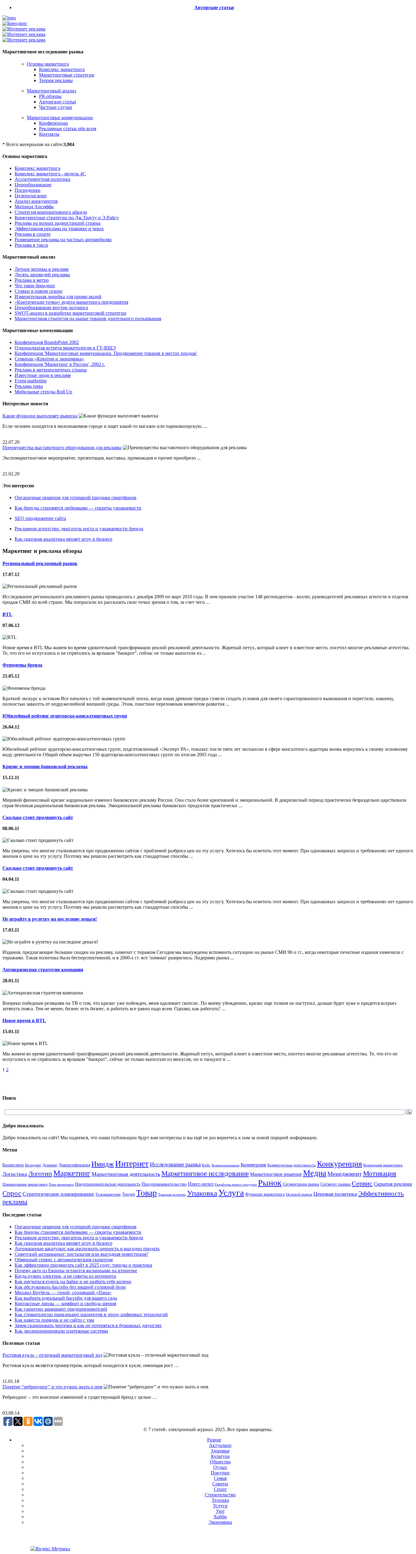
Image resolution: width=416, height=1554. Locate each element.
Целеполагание (31, 195)
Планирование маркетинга (25, 1184)
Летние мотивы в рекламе (42, 269)
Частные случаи (55, 107)
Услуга (231, 1193)
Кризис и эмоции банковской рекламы (45, 766)
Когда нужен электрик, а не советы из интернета (65, 1276)
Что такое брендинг (35, 285)
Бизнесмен (13, 1164)
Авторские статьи (214, 7)
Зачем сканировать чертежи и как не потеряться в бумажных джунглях (88, 1325)
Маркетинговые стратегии (66, 74)
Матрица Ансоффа (34, 206)
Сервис (362, 1183)
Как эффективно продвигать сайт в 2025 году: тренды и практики (83, 1265)
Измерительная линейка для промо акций (58, 296)
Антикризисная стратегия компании (42, 969)
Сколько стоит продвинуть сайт (37, 817)
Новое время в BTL (24, 1020)
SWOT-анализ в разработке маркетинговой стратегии (70, 313)
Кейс (206, 1165)
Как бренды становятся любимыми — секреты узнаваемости (78, 507)
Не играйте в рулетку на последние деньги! (49, 919)
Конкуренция (339, 1163)
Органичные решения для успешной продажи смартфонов (75, 497)
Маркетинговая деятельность (126, 1174)
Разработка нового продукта (236, 1184)
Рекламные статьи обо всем (67, 128)
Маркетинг (71, 1173)
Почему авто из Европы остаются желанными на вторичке (76, 1270)
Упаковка (202, 1193)
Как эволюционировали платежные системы (61, 1331)
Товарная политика (172, 1194)
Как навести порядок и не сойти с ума (54, 1320)
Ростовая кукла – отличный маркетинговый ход (52, 1355)
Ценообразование (33, 184)
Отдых (220, 1467)
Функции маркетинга (265, 1194)
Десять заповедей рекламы (42, 274)
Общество (220, 1461)
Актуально (220, 1445)
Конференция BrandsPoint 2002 (47, 342)
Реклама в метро (32, 280)
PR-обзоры (50, 96)
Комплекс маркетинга (62, 69)
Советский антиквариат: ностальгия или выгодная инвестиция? (81, 1254)
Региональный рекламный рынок (39, 563)
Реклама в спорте (33, 234)
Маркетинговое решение (276, 1174)
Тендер (128, 1194)
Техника (220, 1500)
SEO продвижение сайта (40, 518)
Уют (220, 1511)
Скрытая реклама (393, 1184)
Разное (214, 1439)
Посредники (28, 190)
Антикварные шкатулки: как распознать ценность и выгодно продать (87, 1248)
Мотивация (379, 1173)
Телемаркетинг (108, 1194)
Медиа (314, 1173)
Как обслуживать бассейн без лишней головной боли (70, 1287)
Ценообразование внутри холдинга (51, 307)
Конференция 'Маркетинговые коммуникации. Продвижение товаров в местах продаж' (106, 353)
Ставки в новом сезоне (38, 291)
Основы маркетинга (48, 63)
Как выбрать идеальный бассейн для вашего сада (66, 1298)
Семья (220, 1478)
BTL (7, 614)
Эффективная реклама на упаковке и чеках (59, 228)
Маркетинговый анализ (51, 90)
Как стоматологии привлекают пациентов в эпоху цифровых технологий (91, 1314)
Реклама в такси (31, 245)
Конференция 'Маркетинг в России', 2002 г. (60, 364)
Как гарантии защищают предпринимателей (61, 1309)
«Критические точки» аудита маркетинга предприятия (71, 302)
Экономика (220, 1522)
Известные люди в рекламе (43, 375)
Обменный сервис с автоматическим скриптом (64, 1259)
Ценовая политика (335, 1194)
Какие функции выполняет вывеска (39, 415)
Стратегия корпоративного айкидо (51, 212)
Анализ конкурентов (36, 201)
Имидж (102, 1164)
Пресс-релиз (200, 1184)
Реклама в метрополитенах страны (51, 369)
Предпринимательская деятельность (107, 1184)
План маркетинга (61, 1184)
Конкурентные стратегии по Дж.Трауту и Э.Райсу (67, 217)
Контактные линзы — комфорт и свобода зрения (65, 1303)
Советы (220, 1483)
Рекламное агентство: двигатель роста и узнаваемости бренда (79, 528)
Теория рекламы (56, 80)
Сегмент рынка (335, 1184)
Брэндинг (33, 1165)
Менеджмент (344, 1173)
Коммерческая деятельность (291, 1165)
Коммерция (253, 1165)
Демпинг (49, 1165)
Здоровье (220, 1450)
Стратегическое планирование (58, 1194)
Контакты (49, 134)
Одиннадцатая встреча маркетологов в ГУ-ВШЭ (65, 347)
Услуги (220, 1505)
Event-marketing (31, 380)
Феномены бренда (22, 665)
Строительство (220, 1494)
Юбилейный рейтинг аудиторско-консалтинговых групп (64, 715)
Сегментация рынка (301, 1184)
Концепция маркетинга (383, 1165)
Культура (220, 1456)
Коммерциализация (225, 1165)
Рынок (270, 1182)
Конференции (53, 123)
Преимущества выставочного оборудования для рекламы (62, 447)
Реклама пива (29, 386)
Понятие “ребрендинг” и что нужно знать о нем (52, 1386)
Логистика (14, 1174)
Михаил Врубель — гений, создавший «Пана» (63, 1292)
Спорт (220, 1489)
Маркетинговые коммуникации (60, 117)
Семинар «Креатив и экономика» (49, 358)
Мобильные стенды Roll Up (43, 391)
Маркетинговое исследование (205, 1173)
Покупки (220, 1472)
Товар (146, 1193)
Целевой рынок (299, 1194)
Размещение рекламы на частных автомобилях (63, 239)
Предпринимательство (164, 1184)
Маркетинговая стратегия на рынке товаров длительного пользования (88, 318)
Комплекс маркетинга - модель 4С (50, 173)
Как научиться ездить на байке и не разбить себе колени (73, 1281)
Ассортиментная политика (42, 179)
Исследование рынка (175, 1164)
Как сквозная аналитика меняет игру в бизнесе (63, 539)
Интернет (132, 1163)
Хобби (220, 1516)
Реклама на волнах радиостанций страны (57, 223)
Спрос (11, 1193)
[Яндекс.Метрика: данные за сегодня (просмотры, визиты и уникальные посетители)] (50, 1549)
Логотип (40, 1173)
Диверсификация (74, 1165)
